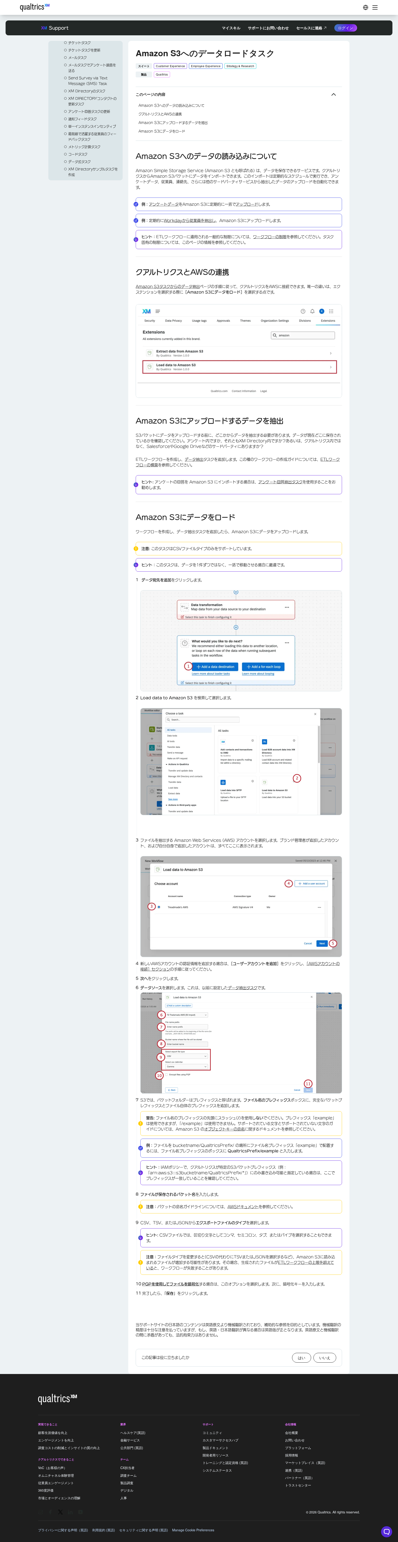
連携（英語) (294, 1470)
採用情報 (291, 1455)
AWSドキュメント (243, 1207)
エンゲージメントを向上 (56, 1440)
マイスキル (231, 27)
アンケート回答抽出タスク (280, 482)
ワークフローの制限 (269, 237)
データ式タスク (79, 161)
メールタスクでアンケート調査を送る (92, 67)
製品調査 (126, 1482)
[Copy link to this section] (132, 157)
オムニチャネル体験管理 (56, 1475)
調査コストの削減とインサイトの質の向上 (69, 1447)
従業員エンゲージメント (56, 1482)
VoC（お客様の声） (52, 1468)
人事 (123, 1498)
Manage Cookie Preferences (193, 1530)
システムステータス (217, 1470)
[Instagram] (40, 1512)
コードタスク (77, 154)
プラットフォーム (298, 1447)
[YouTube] (80, 1512)
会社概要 (291, 1432)
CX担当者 (127, 1468)
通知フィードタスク (82, 119)
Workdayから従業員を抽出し (190, 220)
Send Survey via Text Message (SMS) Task (88, 80)
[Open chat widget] (386, 1531)
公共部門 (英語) (131, 1447)
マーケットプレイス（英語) (305, 1462)
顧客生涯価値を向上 (52, 1432)
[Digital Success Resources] (365, 7)
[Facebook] (50, 1512)
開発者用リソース (216, 1455)
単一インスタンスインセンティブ (92, 126)
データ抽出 (194, 459)
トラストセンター (298, 1485)
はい (301, 1357)
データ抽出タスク (242, 988)
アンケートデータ (164, 204)
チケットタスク (79, 42)
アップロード (247, 204)
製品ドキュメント (216, 1447)
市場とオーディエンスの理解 (59, 1498)
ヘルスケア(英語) (132, 1432)
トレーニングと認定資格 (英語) (225, 1462)
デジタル (126, 1490)
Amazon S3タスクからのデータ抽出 (168, 286)
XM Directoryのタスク (86, 91)
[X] (60, 1512)
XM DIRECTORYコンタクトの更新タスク (92, 101)
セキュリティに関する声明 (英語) (143, 1530)
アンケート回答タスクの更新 (89, 111)
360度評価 (45, 1490)
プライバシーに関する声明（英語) (63, 1530)
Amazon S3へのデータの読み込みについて (171, 105)
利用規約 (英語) (103, 1530)
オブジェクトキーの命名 (224, 1129)
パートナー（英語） (299, 1477)
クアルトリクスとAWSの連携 (160, 114)
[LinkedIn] (70, 1512)
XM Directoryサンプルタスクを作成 (93, 172)
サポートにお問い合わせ (268, 27)
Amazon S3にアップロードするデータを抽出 (173, 122)
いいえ (324, 1357)
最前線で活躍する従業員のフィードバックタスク (92, 136)
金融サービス (130, 1440)
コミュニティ (212, 1432)
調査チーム (128, 1475)
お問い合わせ (295, 1440)
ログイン (345, 27)
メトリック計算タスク (84, 146)
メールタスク (77, 57)
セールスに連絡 (309, 27)
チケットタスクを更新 (84, 50)
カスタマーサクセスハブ (220, 1440)
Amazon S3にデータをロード (161, 131)
